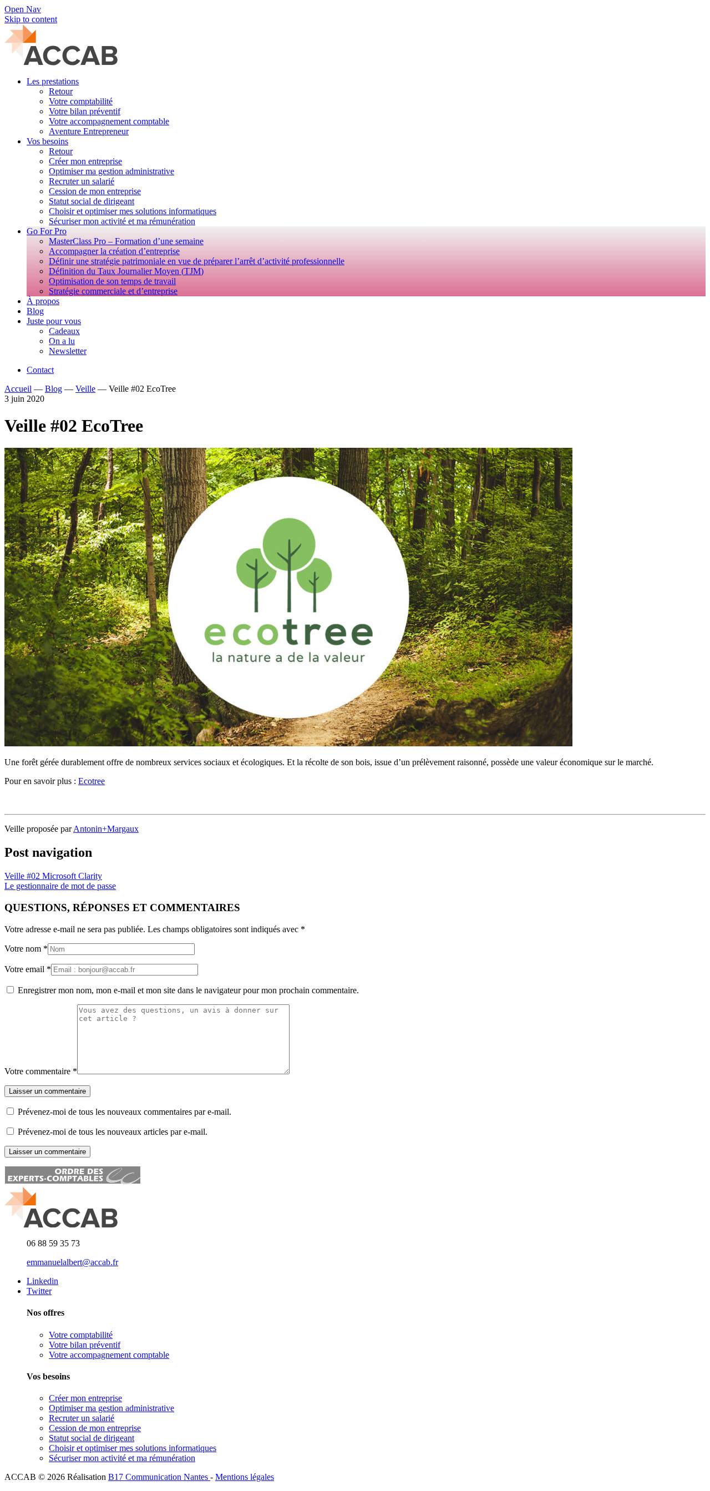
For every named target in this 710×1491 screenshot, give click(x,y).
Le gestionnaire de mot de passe (60, 886)
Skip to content (30, 19)
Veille (85, 388)
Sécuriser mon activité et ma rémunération (122, 1458)
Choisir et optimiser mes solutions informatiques (132, 1448)
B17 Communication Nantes (159, 1477)
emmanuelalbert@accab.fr (72, 1262)
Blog (53, 388)
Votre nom (22, 948)
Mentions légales (244, 1477)
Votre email (24, 969)
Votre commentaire (37, 1071)
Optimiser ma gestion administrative (111, 1408)
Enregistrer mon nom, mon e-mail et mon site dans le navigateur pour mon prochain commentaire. (188, 990)
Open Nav (22, 9)
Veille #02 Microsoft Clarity (53, 876)
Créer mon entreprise (85, 1398)
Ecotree (91, 781)
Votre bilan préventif (84, 1345)
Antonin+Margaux (106, 828)
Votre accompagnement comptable (109, 1354)
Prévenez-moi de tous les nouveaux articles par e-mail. (112, 1131)
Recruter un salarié (81, 1418)
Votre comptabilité (81, 1335)
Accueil (18, 388)
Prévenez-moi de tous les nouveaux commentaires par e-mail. (124, 1111)
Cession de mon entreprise (95, 1428)
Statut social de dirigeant (91, 1438)
